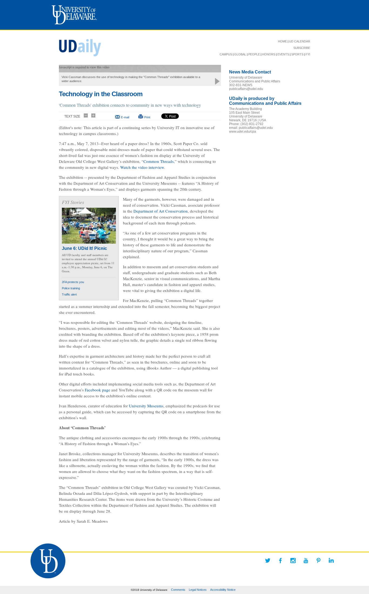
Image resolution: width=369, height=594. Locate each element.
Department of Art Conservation (160, 211)
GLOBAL (240, 54)
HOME (282, 41)
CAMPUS (226, 54)
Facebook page (97, 389)
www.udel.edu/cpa (242, 131)
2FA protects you (73, 282)
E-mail (125, 117)
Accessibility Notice (223, 589)
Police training (71, 288)
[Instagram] (293, 560)
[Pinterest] (318, 560)
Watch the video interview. (142, 167)
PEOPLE (254, 54)
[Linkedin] (331, 560)
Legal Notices (198, 589)
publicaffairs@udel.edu (246, 89)
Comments (178, 589)
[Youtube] (306, 560)
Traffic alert (69, 294)
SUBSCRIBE (301, 47)
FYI (308, 54)
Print (147, 117)
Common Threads (158, 161)
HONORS (268, 54)
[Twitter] (268, 560)
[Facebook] (280, 560)
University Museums (146, 405)
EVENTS (283, 54)
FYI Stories (73, 202)
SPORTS (297, 54)
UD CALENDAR (299, 41)
